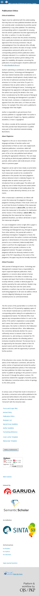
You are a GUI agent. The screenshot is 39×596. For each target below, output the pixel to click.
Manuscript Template (10, 441)
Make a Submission (10, 450)
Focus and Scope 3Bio (10, 408)
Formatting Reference (10, 432)
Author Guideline (8, 428)
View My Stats (17, 574)
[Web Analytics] (8, 574)
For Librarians (7, 554)
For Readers (6, 548)
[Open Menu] (2, 2)
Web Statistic (7, 477)
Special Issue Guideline (10, 424)
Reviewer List (7, 420)
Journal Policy (7, 412)
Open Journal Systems (10, 563)
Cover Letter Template (10, 437)
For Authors (6, 551)
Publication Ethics (8, 416)
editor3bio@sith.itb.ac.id (12, 65)
